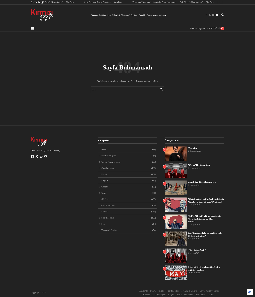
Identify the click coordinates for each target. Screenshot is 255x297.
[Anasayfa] (42, 15)
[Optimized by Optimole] (250, 292)
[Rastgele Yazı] (215, 28)
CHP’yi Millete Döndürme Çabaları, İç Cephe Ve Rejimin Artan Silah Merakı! (204, 219)
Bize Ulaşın (200, 295)
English (171, 295)
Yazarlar (210, 295)
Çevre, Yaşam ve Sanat (156, 15)
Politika (102, 15)
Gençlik (142, 15)
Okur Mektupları (159, 295)
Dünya (153, 291)
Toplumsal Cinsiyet (129, 15)
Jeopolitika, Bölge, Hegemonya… (202, 182)
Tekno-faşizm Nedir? (197, 250)
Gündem (94, 15)
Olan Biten (192, 148)
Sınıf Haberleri (113, 15)
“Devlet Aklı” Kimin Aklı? (199, 165)
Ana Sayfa (143, 291)
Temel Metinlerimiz (185, 295)
